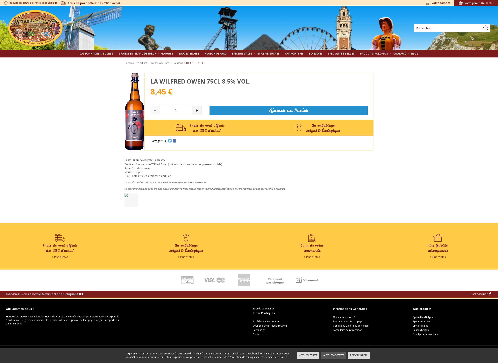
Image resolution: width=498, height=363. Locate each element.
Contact (257, 334)
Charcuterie (294, 53)
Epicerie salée (242, 53)
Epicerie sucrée (268, 53)
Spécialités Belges (341, 53)
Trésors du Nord (160, 63)
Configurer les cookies (425, 334)
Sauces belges (189, 53)
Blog (414, 53)
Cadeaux (399, 53)
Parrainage (259, 330)
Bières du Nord (195, 63)
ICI (81, 294)
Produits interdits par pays (347, 321)
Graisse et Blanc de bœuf (137, 53)
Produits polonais (374, 53)
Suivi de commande (263, 308)
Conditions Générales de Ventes (350, 325)
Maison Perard (216, 53)
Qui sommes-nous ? (344, 317)
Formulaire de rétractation (347, 330)
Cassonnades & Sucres (96, 53)
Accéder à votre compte (266, 321)
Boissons (316, 53)
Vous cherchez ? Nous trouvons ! (270, 325)
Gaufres (167, 53)
